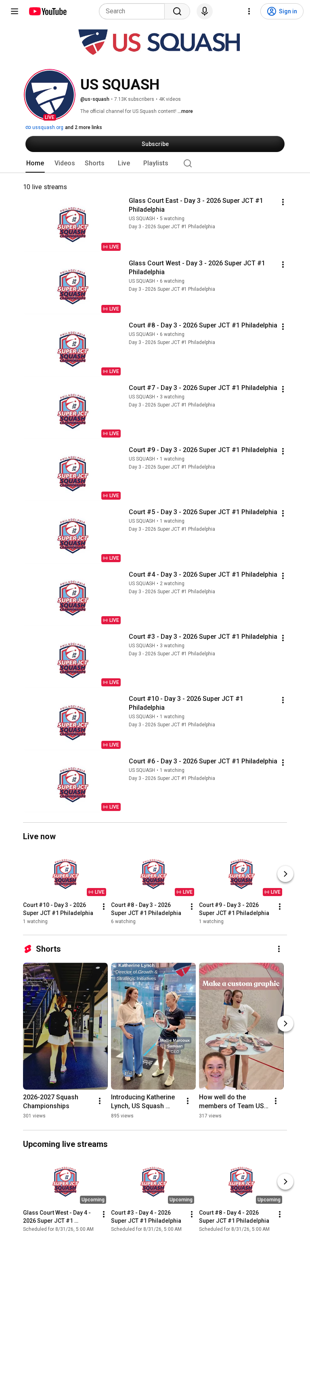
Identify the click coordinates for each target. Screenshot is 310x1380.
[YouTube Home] (47, 11)
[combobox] (134, 11)
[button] (49, 95)
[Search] (177, 11)
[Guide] (14, 11)
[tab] (35, 163)
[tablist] (155, 163)
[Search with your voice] (205, 11)
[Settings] (249, 11)
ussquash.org (47, 127)
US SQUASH (142, 218)
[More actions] (283, 202)
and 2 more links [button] (83, 127)
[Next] (285, 874)
